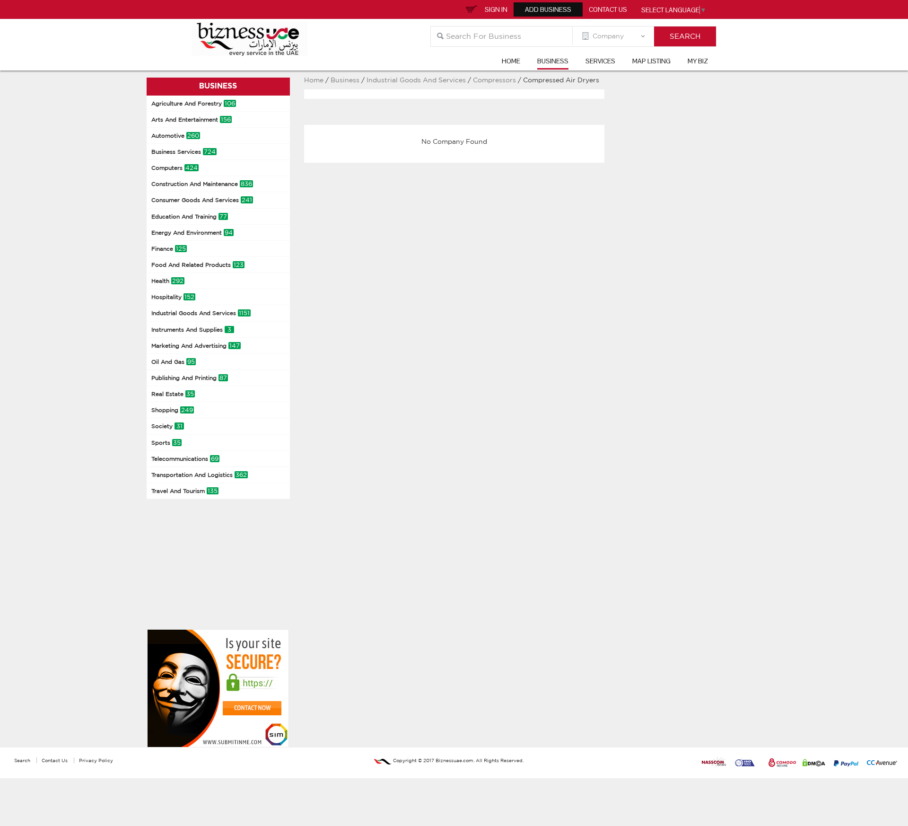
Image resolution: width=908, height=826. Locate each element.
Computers (174, 167)
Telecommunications (184, 458)
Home (511, 61)
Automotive (175, 135)
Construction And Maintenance (201, 183)
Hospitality (172, 296)
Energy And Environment (192, 232)
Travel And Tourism (184, 490)
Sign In (496, 9)
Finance (168, 248)
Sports (166, 442)
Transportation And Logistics (199, 474)
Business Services (183, 151)
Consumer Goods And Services (201, 199)
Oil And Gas (173, 361)
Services (600, 61)
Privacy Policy (96, 760)
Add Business (548, 9)
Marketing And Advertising (195, 345)
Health (167, 280)
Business (552, 61)
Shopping (172, 409)
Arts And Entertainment (191, 119)
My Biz (698, 61)
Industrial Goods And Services (200, 312)
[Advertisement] (217, 563)
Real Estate (172, 393)
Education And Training (189, 216)
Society (167, 426)
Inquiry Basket (470, 8)
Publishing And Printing (189, 377)
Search (22, 760)
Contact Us (608, 9)
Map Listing (651, 61)
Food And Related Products (197, 264)
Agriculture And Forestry (193, 103)
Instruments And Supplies (191, 329)
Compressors (495, 80)
